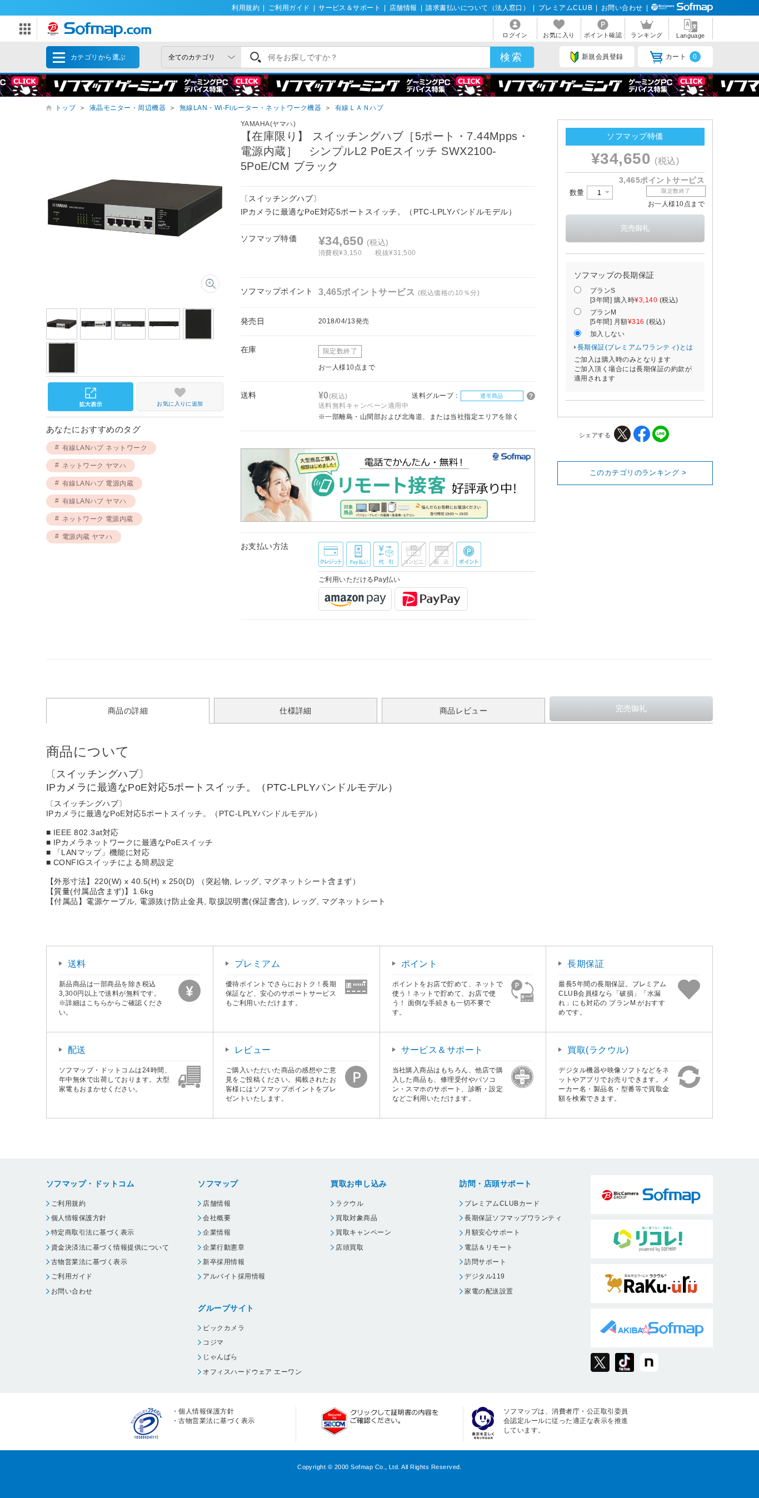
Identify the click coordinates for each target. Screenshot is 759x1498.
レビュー (252, 1050)
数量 (578, 192)
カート (681, 57)
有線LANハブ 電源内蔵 (98, 483)
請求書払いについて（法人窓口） (478, 8)
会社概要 (217, 1218)
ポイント (419, 963)
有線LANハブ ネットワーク (105, 448)
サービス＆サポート (349, 8)
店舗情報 (403, 8)
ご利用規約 (68, 1203)
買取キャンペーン (363, 1232)
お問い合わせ (622, 8)
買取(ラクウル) (597, 1050)
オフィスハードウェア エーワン (252, 1372)
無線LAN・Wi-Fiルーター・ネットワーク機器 (250, 108)
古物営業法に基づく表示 (89, 1262)
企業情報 (217, 1232)
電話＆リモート (489, 1247)
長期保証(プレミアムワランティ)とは (635, 347)
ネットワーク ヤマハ (94, 466)
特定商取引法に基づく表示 (92, 1232)
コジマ (213, 1342)
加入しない (607, 334)
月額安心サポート (492, 1232)
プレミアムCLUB (565, 8)
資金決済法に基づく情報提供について (110, 1247)
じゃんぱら (220, 1357)
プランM (627, 317)
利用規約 (245, 8)
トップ (65, 108)
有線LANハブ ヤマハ (94, 501)
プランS (634, 295)
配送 (77, 1050)
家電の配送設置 (489, 1291)
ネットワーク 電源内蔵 (97, 519)
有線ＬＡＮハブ (359, 108)
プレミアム (257, 963)
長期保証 (585, 963)
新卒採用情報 (223, 1262)
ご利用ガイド (289, 8)
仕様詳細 (295, 710)
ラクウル (349, 1203)
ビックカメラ (223, 1328)
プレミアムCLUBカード (502, 1203)
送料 (77, 963)
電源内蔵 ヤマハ (87, 537)
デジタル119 (485, 1276)
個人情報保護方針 (79, 1218)
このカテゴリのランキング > (638, 472)
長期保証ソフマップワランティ (513, 1218)
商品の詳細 (128, 710)
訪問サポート (485, 1262)
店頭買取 (349, 1247)
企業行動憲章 (223, 1247)
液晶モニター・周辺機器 (127, 108)
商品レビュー (464, 710)
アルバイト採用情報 (234, 1276)
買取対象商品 (356, 1218)
